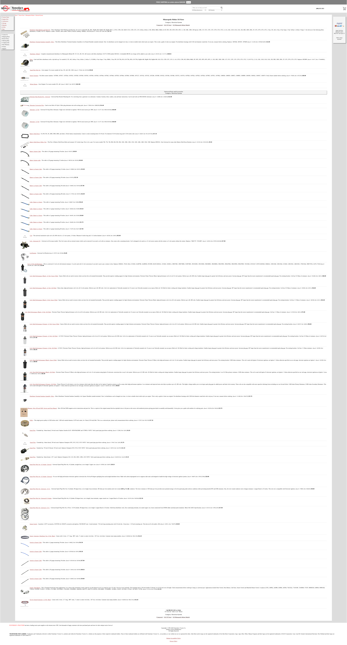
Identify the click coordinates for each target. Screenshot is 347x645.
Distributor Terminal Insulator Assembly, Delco (42, 42)
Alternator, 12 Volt (34, 109)
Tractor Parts (5, 17)
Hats (3, 29)
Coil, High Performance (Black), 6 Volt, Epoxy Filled (43, 300)
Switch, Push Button (35, 587)
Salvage (4, 23)
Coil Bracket (33, 253)
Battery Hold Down (35, 133)
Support (4, 48)
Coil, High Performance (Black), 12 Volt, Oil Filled (43, 288)
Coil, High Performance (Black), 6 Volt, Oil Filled (38, 312)
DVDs (3, 27)
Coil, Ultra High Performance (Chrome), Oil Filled (43, 384)
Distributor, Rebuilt (35, 54)
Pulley (31, 420)
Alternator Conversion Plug (37, 105)
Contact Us (5, 34)
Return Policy (5, 38)
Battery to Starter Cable (36, 169)
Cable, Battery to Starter (36, 202)
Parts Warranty (5, 44)
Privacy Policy (173, 641)
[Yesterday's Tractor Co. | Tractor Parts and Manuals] (15, 11)
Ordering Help (5, 40)
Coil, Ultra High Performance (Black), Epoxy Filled (43, 360)
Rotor (31, 59)
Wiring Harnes (33, 84)
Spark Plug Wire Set (35, 70)
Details (188, 2)
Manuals (4, 25)
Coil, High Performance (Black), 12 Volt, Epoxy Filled (44, 276)
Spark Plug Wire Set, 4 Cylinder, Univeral (40, 464)
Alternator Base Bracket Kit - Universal (40, 96)
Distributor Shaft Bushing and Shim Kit (40, 30)
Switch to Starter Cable (36, 542)
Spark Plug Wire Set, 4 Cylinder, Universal (41, 476)
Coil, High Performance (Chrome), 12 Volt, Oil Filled (43, 336)
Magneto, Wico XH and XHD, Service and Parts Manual (42, 408)
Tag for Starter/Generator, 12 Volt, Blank (40, 599)
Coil (31, 235)
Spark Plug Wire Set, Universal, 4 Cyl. (40, 507)
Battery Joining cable (35, 160)
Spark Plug (32, 430)
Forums (4, 46)
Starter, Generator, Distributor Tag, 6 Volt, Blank (42, 536)
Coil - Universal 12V (35, 241)
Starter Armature (34, 75)
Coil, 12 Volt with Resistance (34, 264)
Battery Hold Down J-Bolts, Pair (38, 142)
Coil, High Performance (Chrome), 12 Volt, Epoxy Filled (44, 324)
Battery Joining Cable (35, 151)
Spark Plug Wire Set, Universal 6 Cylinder (41, 498)
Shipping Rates (6, 36)
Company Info (5, 42)
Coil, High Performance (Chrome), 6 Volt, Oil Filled (43, 348)
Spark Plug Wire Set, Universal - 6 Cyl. (40, 489)
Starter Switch (33, 524)
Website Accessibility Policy (173, 638)
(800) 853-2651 (320, 8)
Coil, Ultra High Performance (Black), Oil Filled (42, 372)
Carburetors (5, 21)
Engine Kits (5, 19)
